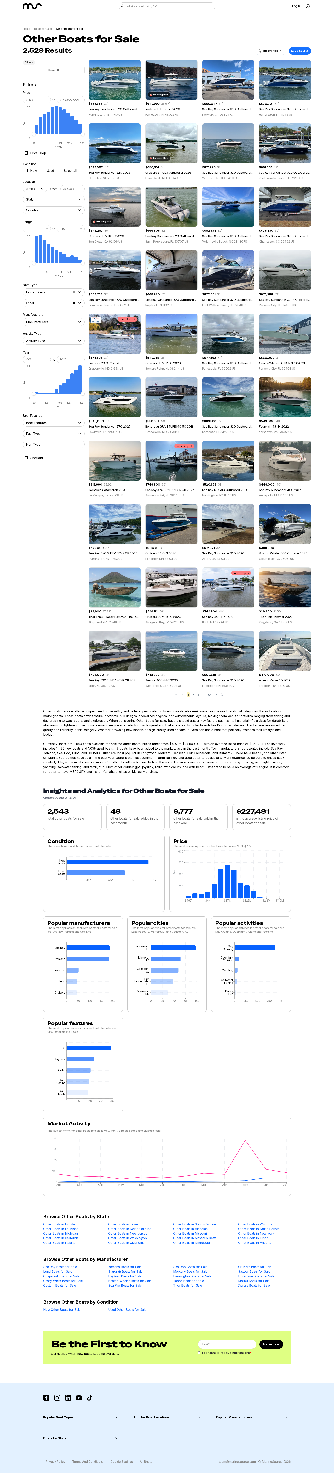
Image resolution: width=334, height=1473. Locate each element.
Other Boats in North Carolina (129, 1229)
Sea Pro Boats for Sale (124, 1285)
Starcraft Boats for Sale (125, 1271)
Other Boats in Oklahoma (126, 1243)
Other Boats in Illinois (253, 1238)
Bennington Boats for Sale (192, 1276)
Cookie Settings (121, 1462)
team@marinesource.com (237, 1462)
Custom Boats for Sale (59, 1285)
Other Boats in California (60, 1238)
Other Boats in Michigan (60, 1233)
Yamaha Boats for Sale (124, 1267)
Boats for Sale (43, 28)
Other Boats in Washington (127, 1238)
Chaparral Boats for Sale (61, 1276)
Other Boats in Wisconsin (256, 1224)
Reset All (53, 70)
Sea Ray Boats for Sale (60, 1267)
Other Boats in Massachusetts (194, 1238)
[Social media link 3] (68, 1398)
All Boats (146, 1462)
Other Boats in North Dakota (258, 1229)
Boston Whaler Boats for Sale (130, 1281)
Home (26, 28)
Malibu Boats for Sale (253, 1281)
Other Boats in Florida (59, 1224)
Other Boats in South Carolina (194, 1224)
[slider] (34, 134)
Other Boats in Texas (123, 1224)
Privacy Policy (55, 1462)
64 (210, 695)
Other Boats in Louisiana (60, 1229)
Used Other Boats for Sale (127, 1310)
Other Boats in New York (256, 1233)
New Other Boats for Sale (62, 1310)
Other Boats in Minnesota (191, 1243)
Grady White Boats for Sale (63, 1281)
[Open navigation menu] (307, 6)
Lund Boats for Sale (57, 1271)
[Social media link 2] (57, 1398)
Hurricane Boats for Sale (256, 1276)
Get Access (271, 1344)
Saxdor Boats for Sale (254, 1271)
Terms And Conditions (88, 1462)
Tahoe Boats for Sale (188, 1281)
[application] (104, 870)
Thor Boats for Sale (187, 1285)
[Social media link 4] (79, 1398)
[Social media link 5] (90, 1398)
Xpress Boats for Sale (254, 1285)
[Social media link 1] (46, 1398)
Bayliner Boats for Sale (124, 1276)
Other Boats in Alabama (190, 1229)
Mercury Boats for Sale (190, 1271)
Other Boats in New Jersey (127, 1233)
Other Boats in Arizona (254, 1243)
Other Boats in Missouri (190, 1233)
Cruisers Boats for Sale (255, 1267)
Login (296, 6)
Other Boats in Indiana (59, 1243)
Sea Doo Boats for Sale (190, 1267)
